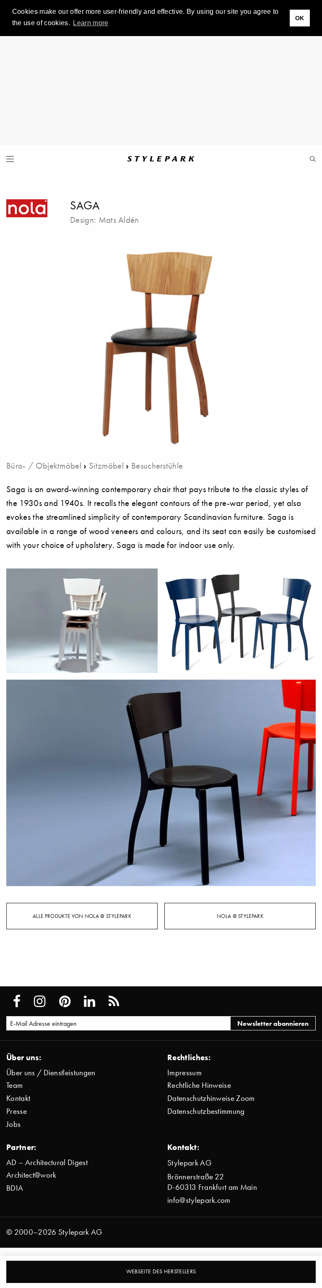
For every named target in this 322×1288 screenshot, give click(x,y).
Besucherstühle (157, 465)
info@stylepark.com (199, 1200)
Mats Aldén (119, 219)
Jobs (13, 1124)
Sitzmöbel (106, 465)
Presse (16, 1111)
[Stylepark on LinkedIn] (89, 1001)
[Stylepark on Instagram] (39, 1001)
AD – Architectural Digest (47, 1162)
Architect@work (31, 1175)
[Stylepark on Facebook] (16, 1001)
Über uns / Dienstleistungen (51, 1072)
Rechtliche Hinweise (199, 1085)
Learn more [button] (90, 22)
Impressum (184, 1072)
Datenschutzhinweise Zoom (211, 1098)
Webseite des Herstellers (161, 1271)
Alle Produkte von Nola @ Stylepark (82, 916)
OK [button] (299, 18)
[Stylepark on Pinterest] (64, 1001)
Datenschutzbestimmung (206, 1111)
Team (14, 1085)
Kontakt (18, 1098)
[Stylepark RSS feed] (114, 1001)
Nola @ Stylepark (240, 916)
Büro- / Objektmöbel (43, 465)
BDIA (14, 1188)
